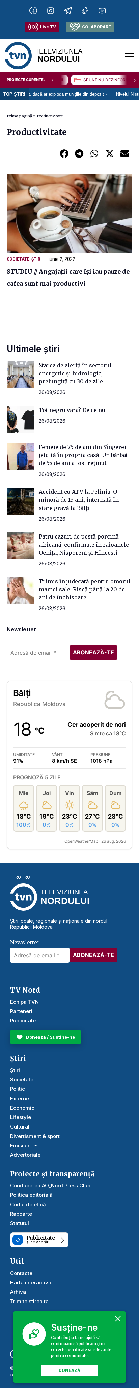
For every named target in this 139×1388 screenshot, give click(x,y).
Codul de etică (28, 1204)
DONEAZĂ (69, 1370)
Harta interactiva (30, 1282)
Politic (17, 1089)
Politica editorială (31, 1195)
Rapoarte (21, 1214)
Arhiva (18, 1292)
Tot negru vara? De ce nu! (73, 410)
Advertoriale (25, 1155)
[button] (64, 153)
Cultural (19, 1126)
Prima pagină (19, 116)
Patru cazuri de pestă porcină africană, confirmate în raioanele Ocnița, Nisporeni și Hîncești (84, 544)
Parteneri (21, 1011)
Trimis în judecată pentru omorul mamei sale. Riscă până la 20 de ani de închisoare (85, 589)
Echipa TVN (24, 1002)
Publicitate (23, 1020)
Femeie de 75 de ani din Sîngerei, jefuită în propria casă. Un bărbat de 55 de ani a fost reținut (83, 455)
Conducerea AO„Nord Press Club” (51, 1185)
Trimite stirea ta (29, 1301)
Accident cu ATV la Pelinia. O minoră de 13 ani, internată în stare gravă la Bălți (79, 499)
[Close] (118, 1319)
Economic (22, 1108)
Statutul (19, 1223)
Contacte (21, 1273)
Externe (19, 1098)
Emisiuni (20, 1145)
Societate (18, 259)
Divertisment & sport (35, 1136)
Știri (36, 259)
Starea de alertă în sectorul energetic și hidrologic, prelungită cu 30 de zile (75, 373)
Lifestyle (20, 1117)
